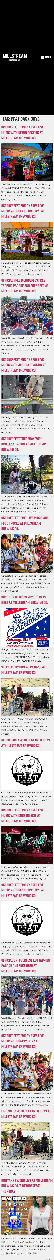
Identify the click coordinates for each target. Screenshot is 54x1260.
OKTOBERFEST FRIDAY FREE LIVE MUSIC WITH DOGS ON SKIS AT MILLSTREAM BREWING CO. (22, 815)
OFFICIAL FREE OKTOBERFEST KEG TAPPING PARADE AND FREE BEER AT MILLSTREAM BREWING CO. (24, 286)
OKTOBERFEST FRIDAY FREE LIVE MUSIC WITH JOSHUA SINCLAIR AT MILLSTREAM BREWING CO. (23, 365)
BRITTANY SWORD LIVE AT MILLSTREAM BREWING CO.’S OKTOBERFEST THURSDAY (27, 1186)
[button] (46, 57)
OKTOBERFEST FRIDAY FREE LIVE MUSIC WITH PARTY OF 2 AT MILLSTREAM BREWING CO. (22, 1041)
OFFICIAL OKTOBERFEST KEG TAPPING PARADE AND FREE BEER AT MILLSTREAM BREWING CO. (25, 966)
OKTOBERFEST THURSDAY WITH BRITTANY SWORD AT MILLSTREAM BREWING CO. (23, 444)
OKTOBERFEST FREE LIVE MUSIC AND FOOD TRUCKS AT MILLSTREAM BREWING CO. (25, 523)
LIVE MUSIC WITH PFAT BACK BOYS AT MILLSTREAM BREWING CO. (26, 1114)
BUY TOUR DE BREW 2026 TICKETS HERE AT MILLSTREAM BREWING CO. (24, 600)
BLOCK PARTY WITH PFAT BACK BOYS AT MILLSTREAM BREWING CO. (25, 743)
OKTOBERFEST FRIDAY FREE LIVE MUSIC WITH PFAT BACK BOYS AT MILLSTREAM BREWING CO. (22, 211)
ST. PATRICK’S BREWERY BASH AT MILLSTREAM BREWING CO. (23, 670)
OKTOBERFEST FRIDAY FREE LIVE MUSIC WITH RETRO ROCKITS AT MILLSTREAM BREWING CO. (22, 132)
